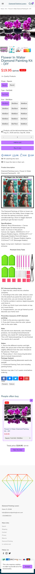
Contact (4, 532)
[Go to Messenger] (9, 378)
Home (2, 9)
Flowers (5, 384)
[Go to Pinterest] (21, 378)
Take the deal (17, 450)
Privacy (4, 535)
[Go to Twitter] (15, 378)
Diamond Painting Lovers (17, 4)
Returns (4, 538)
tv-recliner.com (6, 544)
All (6, 9)
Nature (11, 384)
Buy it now (17, 148)
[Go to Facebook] (4, 378)
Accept (27, 567)
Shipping (4, 529)
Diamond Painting (7, 541)
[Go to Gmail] (26, 378)
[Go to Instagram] (6, 554)
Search (4, 526)
